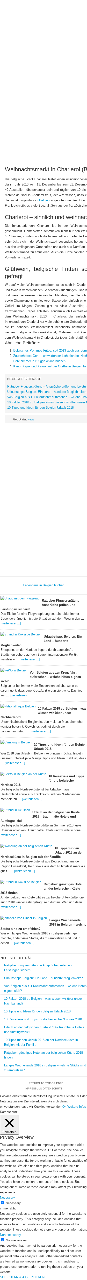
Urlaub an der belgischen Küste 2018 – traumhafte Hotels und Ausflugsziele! (40, 816)
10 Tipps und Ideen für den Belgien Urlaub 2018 (40, 407)
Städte (76, 52)
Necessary (13, 1203)
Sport (53, 67)
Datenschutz (52, 1088)
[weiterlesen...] (10, 623)
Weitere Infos (76, 1106)
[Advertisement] (43, 116)
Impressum (33, 1088)
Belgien (23, 52)
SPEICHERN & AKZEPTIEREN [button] (22, 1277)
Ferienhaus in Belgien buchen (43, 585)
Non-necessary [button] (10, 1235)
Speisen (48, 59)
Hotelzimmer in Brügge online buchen (39, 361)
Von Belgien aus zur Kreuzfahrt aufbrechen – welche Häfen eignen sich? (40, 677)
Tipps (79, 59)
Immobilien (30, 59)
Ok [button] (64, 1106)
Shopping (36, 67)
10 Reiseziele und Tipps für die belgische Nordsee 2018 (43, 1019)
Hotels (61, 52)
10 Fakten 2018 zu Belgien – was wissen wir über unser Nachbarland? (43, 713)
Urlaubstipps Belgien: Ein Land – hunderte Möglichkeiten (46, 392)
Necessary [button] (7, 1197)
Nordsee (11, 59)
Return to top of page (46, 1083)
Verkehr (65, 59)
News (9, 52)
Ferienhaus (42, 52)
